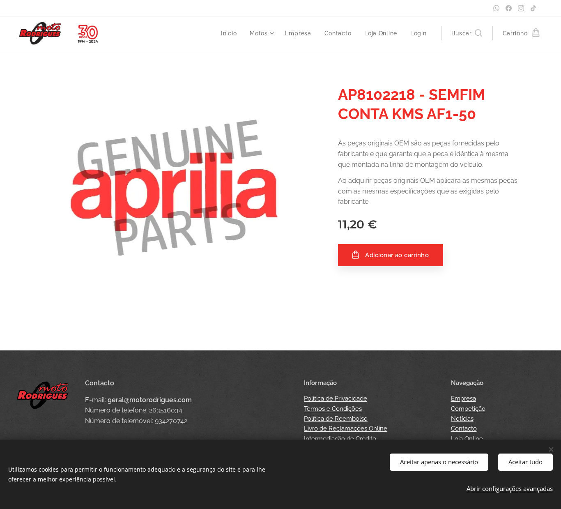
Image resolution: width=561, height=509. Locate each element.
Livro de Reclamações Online (345, 428)
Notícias (462, 418)
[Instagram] (521, 8)
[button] (466, 33)
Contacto (464, 428)
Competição (468, 408)
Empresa (463, 398)
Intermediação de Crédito (340, 438)
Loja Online (467, 438)
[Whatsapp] (496, 8)
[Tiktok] (533, 8)
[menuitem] (231, 33)
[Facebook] (509, 8)
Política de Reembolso (336, 418)
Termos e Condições (333, 408)
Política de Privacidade (335, 398)
